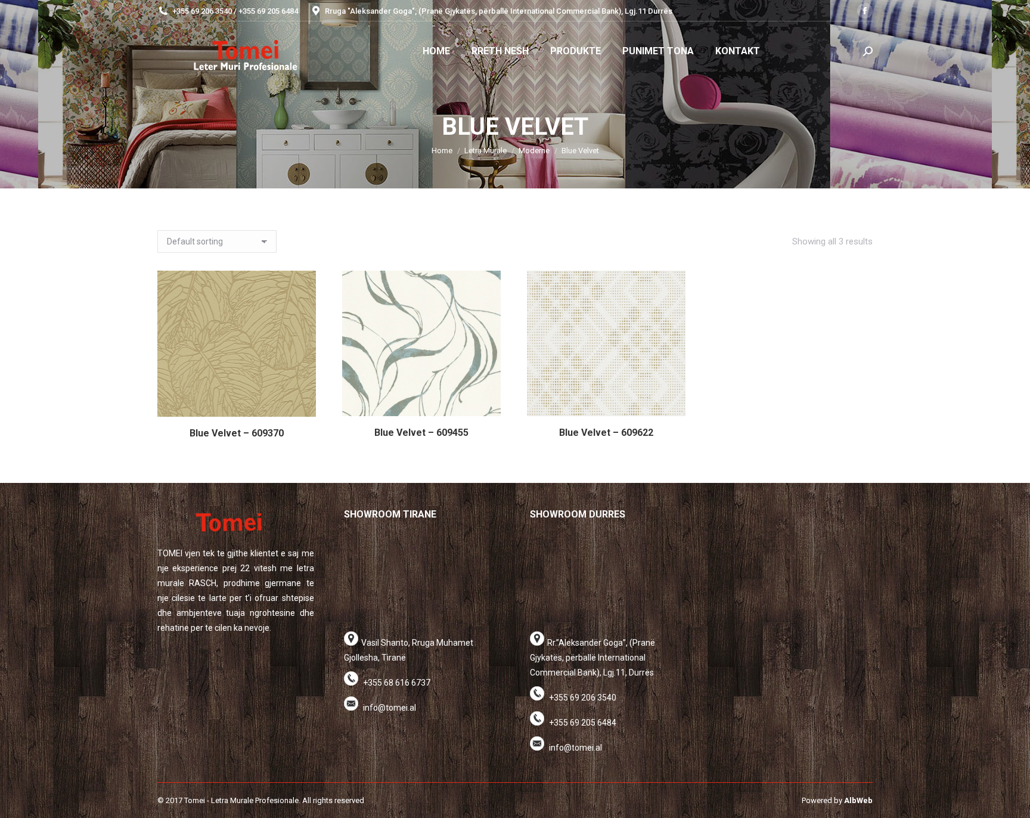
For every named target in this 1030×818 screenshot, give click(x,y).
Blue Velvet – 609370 (237, 433)
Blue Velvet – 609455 (421, 432)
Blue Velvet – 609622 (606, 432)
